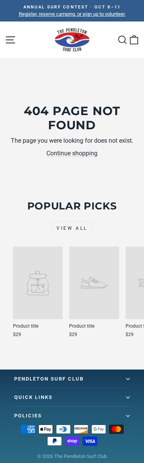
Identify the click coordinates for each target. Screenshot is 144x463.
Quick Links (33, 397)
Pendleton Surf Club (49, 379)
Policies (28, 416)
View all (72, 228)
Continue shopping (72, 153)
